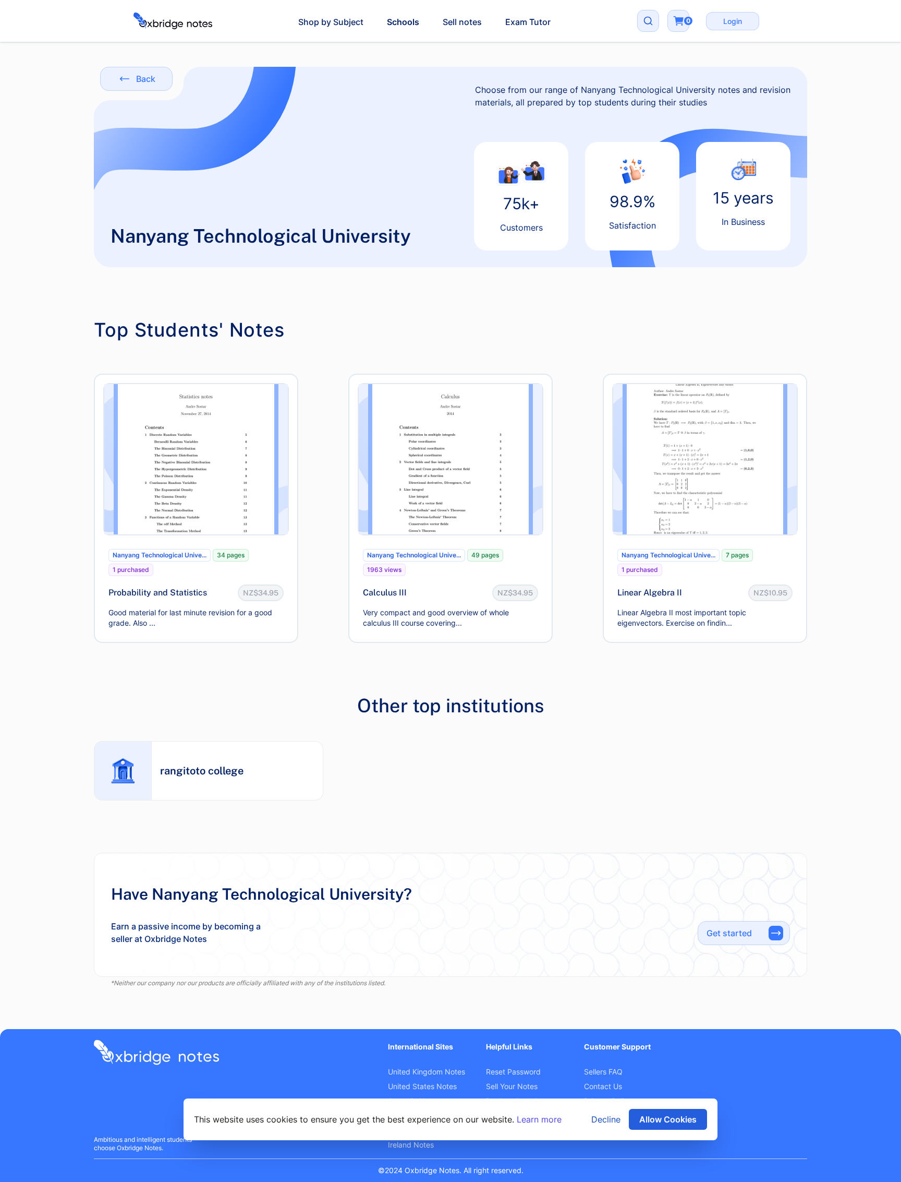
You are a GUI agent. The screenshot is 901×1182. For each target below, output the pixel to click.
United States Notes (422, 1086)
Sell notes (462, 22)
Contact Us (603, 1086)
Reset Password (513, 1071)
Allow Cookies (668, 1119)
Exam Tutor (528, 22)
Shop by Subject (330, 22)
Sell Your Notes (512, 1086)
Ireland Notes (411, 1144)
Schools (403, 22)
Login (732, 21)
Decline (605, 1119)
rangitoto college (201, 771)
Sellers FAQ (603, 1071)
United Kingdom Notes (426, 1071)
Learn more (539, 1119)
